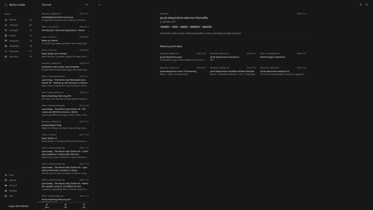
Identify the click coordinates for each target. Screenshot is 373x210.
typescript (207, 27)
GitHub (12, 180)
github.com (169, 21)
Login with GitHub (19, 206)
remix (175, 27)
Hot (65, 207)
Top (83, 207)
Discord (13, 185)
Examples (165, 27)
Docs (11, 175)
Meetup (13, 190)
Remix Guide (17, 4)
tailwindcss (195, 27)
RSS (11, 196)
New (47, 207)
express (184, 27)
